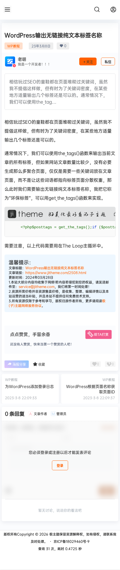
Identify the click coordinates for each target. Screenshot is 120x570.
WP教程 (13, 46)
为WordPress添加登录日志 (29, 386)
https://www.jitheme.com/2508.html (55, 272)
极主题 (53, 534)
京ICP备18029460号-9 (72, 541)
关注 (89, 62)
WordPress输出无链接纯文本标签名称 (54, 267)
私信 (108, 62)
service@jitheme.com (36, 286)
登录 (60, 466)
